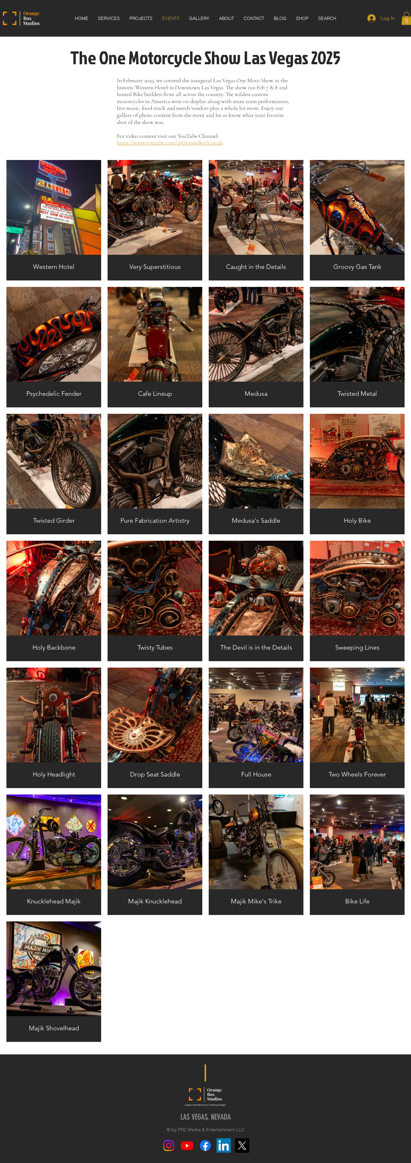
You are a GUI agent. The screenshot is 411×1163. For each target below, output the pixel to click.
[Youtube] (187, 1145)
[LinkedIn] (223, 1145)
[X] (242, 1145)
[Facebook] (205, 1145)
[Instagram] (169, 1145)
